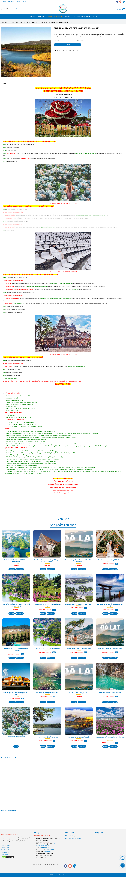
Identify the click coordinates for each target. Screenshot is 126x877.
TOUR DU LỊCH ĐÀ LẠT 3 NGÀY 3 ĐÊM (79, 737)
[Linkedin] (66, 50)
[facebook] (117, 1)
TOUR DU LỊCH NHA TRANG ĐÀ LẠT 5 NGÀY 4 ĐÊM (16, 693)
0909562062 (11, 1)
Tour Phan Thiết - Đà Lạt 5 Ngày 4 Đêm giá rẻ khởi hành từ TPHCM (47, 560)
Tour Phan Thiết (5, 845)
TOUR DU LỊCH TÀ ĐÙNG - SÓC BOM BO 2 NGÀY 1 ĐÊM (16, 560)
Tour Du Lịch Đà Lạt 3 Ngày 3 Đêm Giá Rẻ (110, 560)
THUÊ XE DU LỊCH (70, 16)
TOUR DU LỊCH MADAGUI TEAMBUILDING (79, 648)
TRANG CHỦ (32, 16)
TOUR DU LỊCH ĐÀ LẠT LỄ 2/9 (16, 736)
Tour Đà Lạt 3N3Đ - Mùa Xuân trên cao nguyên (78, 604)
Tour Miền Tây (5, 852)
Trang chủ (4, 22)
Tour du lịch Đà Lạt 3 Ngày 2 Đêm (78, 692)
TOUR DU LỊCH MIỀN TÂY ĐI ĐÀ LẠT (47, 737)
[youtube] (121, 1)
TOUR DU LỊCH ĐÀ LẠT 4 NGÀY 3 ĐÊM (47, 692)
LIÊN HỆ (95, 16)
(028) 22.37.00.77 (21, 1)
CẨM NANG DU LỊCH (83, 16)
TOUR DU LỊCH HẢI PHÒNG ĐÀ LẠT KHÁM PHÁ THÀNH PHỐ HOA (110, 738)
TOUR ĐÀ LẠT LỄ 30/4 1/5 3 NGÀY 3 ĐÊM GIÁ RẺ (47, 605)
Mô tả (4, 83)
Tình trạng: (57, 40)
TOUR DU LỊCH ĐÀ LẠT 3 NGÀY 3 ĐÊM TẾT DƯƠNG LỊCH (16, 649)
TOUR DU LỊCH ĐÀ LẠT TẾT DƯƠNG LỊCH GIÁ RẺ (110, 605)
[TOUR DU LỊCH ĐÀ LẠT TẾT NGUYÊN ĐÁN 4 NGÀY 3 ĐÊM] (63, 8)
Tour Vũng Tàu (5, 847)
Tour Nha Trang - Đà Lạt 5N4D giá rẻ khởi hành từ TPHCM (78, 560)
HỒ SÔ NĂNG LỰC (9, 811)
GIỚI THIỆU (41, 16)
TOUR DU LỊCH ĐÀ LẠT (31, 22)
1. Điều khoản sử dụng (70, 836)
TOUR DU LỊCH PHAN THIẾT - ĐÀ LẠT (110, 692)
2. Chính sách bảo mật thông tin (72, 838)
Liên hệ (68, 44)
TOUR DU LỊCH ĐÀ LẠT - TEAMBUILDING (110, 648)
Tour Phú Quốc (5, 850)
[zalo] (124, 1)
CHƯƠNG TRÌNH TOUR (54, 16)
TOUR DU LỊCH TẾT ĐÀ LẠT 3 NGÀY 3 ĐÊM (47, 648)
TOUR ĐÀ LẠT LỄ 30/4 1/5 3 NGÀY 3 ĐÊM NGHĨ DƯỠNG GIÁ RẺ (16, 605)
